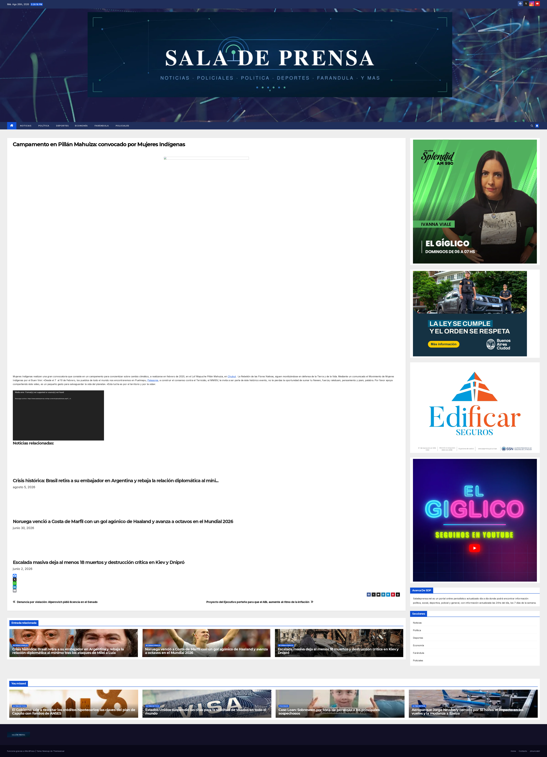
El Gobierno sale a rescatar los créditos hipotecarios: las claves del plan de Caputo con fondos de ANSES (73, 711)
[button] (532, 125)
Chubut (232, 376)
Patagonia (152, 380)
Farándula (101, 125)
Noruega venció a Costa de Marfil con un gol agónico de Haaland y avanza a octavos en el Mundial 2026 (206, 651)
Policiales (122, 125)
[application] (58, 415)
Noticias (25, 125)
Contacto (523, 751)
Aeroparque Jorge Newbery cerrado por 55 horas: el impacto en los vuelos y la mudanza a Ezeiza (467, 711)
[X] (206, 579)
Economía (81, 125)
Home (513, 751)
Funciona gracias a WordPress (21, 751)
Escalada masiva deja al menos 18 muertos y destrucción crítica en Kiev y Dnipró (338, 651)
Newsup (46, 751)
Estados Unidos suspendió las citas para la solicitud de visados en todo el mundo (205, 711)
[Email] (206, 590)
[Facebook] (206, 576)
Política (43, 125)
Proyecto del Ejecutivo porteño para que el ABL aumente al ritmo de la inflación (257, 602)
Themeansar (59, 751)
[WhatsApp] (206, 583)
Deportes (62, 125)
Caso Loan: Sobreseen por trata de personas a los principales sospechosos (329, 711)
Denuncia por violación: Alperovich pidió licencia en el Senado (57, 602)
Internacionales (20, 645)
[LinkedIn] (206, 587)
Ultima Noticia (19, 706)
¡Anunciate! (535, 751)
